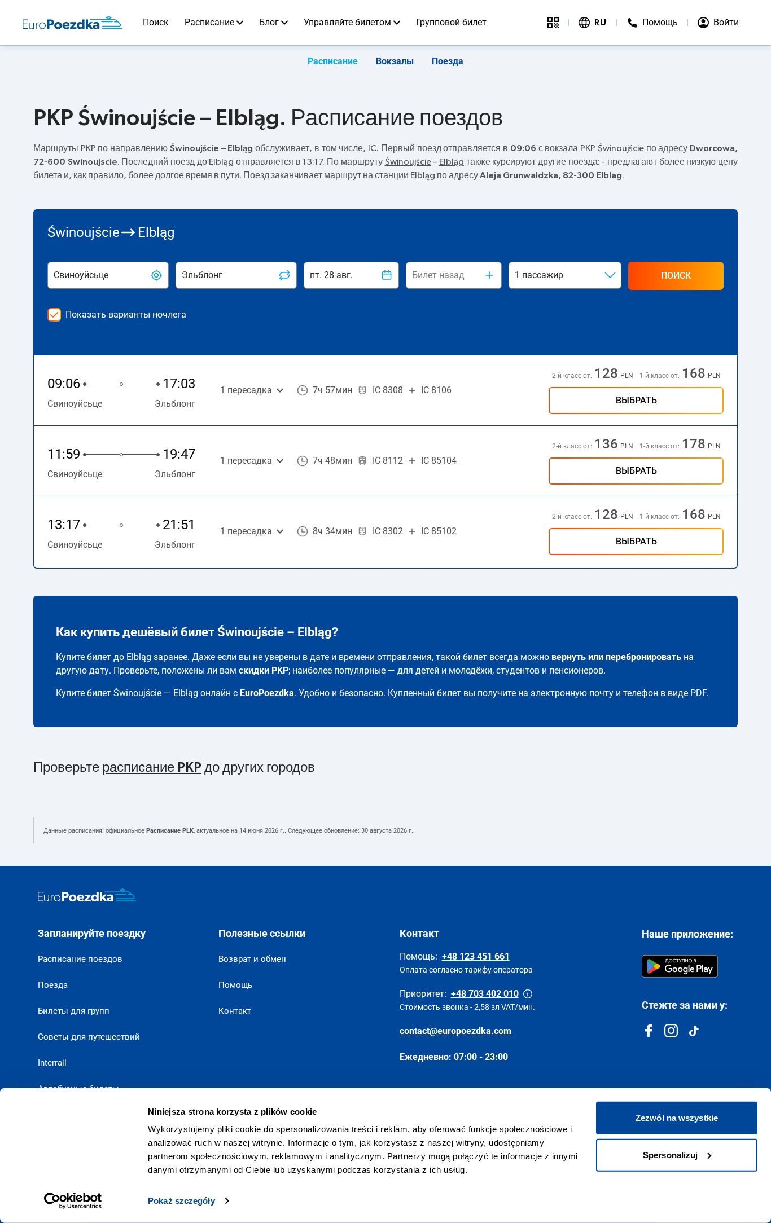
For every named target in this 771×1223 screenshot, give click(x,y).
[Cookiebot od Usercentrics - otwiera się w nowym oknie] (73, 1201)
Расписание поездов (80, 959)
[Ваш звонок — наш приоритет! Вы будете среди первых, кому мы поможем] (527, 993)
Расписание (209, 22)
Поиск (156, 22)
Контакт (234, 1011)
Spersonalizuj (670, 1154)
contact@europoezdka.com (455, 1031)
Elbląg (451, 161)
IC (372, 148)
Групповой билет (451, 22)
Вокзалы (395, 61)
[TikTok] (693, 1030)
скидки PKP (263, 670)
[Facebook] (648, 1030)
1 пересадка (246, 390)
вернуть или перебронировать (616, 657)
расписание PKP (151, 768)
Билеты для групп (73, 1011)
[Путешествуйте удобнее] (553, 22)
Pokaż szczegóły (181, 1201)
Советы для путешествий (89, 1037)
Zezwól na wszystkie (677, 1118)
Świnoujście (408, 161)
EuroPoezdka (267, 693)
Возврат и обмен (252, 959)
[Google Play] (680, 966)
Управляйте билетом (347, 22)
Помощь (235, 985)
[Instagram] (671, 1030)
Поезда (447, 61)
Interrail (52, 1063)
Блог (269, 22)
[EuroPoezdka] (87, 895)
